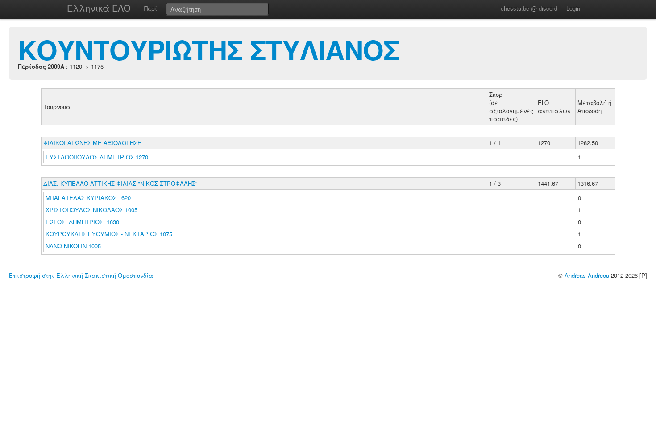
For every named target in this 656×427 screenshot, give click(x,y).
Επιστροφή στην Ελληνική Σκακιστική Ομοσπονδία (81, 275)
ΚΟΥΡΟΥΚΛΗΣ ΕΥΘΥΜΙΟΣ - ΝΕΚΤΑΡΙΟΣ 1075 (109, 234)
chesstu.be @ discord (529, 8)
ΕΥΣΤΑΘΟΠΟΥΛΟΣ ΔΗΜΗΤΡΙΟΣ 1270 (97, 157)
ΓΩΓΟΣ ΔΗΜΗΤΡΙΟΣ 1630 (82, 222)
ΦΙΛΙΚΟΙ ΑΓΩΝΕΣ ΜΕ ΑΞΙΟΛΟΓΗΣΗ (92, 142)
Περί (150, 8)
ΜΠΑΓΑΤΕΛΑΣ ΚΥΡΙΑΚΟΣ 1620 (88, 197)
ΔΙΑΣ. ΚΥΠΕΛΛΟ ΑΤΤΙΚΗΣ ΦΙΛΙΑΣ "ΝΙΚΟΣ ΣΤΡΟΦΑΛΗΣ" (120, 183)
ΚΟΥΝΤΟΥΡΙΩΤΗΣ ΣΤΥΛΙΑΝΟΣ (208, 49)
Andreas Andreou (587, 275)
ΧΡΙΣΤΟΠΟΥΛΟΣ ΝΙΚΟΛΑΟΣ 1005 (91, 209)
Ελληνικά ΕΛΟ (99, 7)
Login (573, 8)
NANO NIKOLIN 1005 (73, 246)
